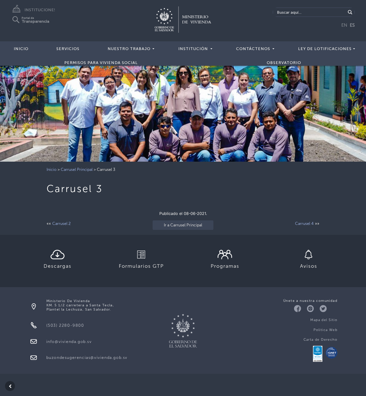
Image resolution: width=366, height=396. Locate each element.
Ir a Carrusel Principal (183, 225)
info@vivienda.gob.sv (69, 341)
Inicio (21, 48)
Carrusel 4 (304, 223)
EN (344, 25)
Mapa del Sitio (323, 320)
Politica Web (325, 330)
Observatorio (284, 62)
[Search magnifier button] (350, 12)
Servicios (67, 48)
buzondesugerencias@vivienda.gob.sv (86, 357)
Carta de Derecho (320, 339)
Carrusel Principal (77, 169)
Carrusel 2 (61, 223)
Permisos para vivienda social (101, 62)
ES (352, 25)
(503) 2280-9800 (65, 325)
